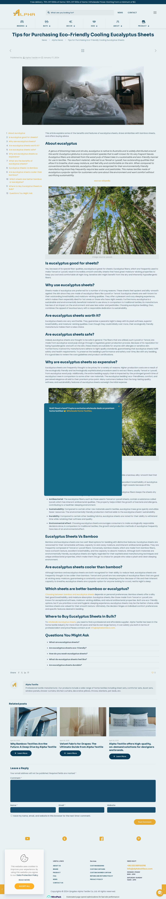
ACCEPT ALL (24, 886)
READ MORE (24, 880)
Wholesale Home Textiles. (79, 411)
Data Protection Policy (27, 875)
